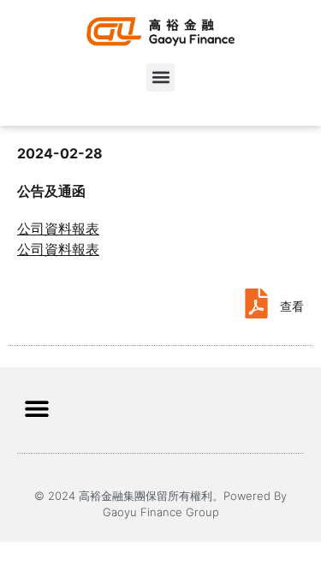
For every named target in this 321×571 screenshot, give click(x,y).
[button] (160, 77)
